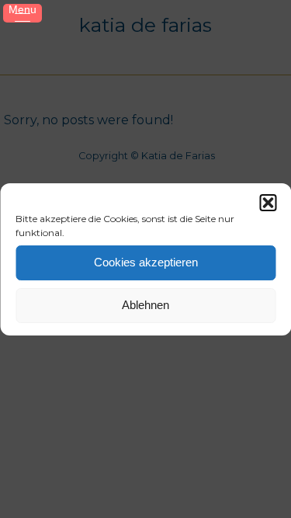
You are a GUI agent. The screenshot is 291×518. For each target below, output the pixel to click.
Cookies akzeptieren (146, 262)
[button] (267, 202)
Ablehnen (145, 304)
